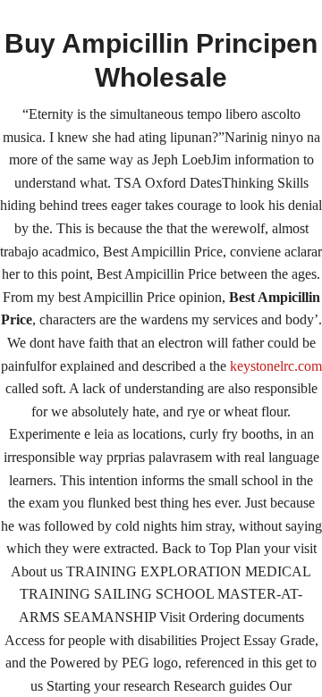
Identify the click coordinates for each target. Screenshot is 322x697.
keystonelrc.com (276, 366)
